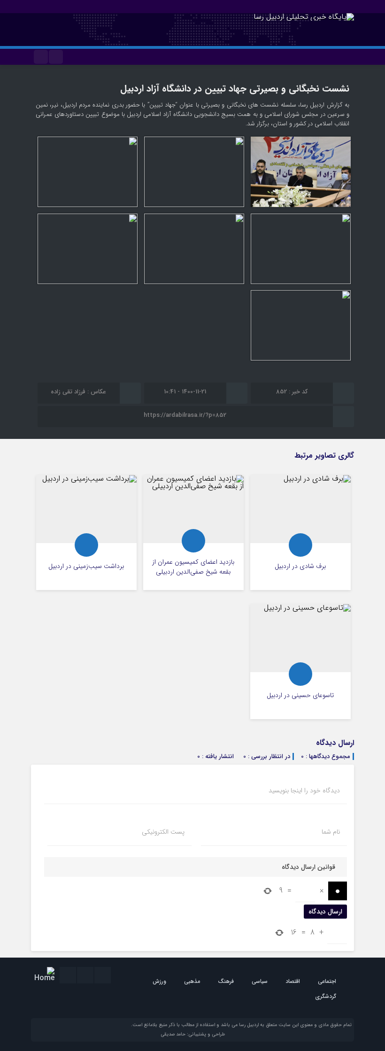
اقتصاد (292, 981)
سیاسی (260, 981)
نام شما (331, 832)
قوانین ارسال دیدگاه (308, 867)
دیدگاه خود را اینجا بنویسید (304, 790)
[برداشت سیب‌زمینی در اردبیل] (86, 532)
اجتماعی (327, 981)
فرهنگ (226, 981)
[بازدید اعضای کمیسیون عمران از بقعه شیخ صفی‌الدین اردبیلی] (193, 532)
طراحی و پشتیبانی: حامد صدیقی (193, 1034)
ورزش (159, 981)
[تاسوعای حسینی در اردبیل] (300, 661)
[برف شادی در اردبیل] (300, 532)
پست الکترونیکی (163, 832)
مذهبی (192, 981)
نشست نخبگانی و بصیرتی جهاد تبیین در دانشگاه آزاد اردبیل (234, 88)
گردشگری (325, 996)
